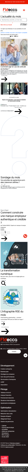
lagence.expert (9, 447)
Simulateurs (5, 433)
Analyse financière (6, 395)
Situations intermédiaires (8, 400)
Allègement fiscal (6, 419)
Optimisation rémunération (8, 411)
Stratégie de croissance (7, 374)
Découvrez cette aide (18, 107)
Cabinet (4, 425)
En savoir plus (20, 470)
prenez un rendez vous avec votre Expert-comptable (14, 32)
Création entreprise (6, 369)
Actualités (5, 429)
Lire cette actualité (4, 75)
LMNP (2, 382)
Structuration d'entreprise (8, 379)
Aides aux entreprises (8, 431)
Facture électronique (8, 427)
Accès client (5, 437)
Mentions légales (15, 443)
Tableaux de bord (6, 392)
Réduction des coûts (7, 413)
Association (4, 384)
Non (4, 184)
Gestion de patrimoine (7, 421)
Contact (14, 351)
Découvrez (3, 321)
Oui (1, 184)
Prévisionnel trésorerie (7, 398)
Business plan (4, 371)
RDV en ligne (5, 435)
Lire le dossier (3, 280)
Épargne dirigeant (6, 416)
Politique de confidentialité (8, 445)
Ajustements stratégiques (8, 403)
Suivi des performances (7, 377)
